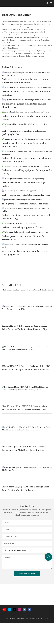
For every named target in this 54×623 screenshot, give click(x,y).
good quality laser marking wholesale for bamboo (26, 204)
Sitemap (46, 618)
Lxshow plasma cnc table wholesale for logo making (23, 184)
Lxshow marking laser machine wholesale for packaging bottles (24, 133)
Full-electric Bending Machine (14, 290)
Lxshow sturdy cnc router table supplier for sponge (26, 195)
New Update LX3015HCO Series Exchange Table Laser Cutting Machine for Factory (25, 488)
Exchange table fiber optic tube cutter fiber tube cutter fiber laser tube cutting (25, 81)
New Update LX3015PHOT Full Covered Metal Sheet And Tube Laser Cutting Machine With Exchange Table (24, 408)
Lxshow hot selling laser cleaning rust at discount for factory (26, 93)
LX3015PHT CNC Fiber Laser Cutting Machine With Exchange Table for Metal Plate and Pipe (24, 328)
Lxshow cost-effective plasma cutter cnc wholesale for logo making (26, 217)
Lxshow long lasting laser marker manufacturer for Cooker (26, 118)
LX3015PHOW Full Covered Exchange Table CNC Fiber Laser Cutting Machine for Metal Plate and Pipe (26, 368)
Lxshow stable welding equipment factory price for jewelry (27, 172)
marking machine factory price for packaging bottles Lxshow (24, 145)
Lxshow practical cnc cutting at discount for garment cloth (23, 238)
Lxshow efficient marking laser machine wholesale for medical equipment (26, 160)
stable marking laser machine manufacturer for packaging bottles (25, 253)
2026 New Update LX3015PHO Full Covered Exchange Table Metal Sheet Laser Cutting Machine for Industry (23, 449)
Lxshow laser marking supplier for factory (22, 227)
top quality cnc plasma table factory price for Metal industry (24, 105)
